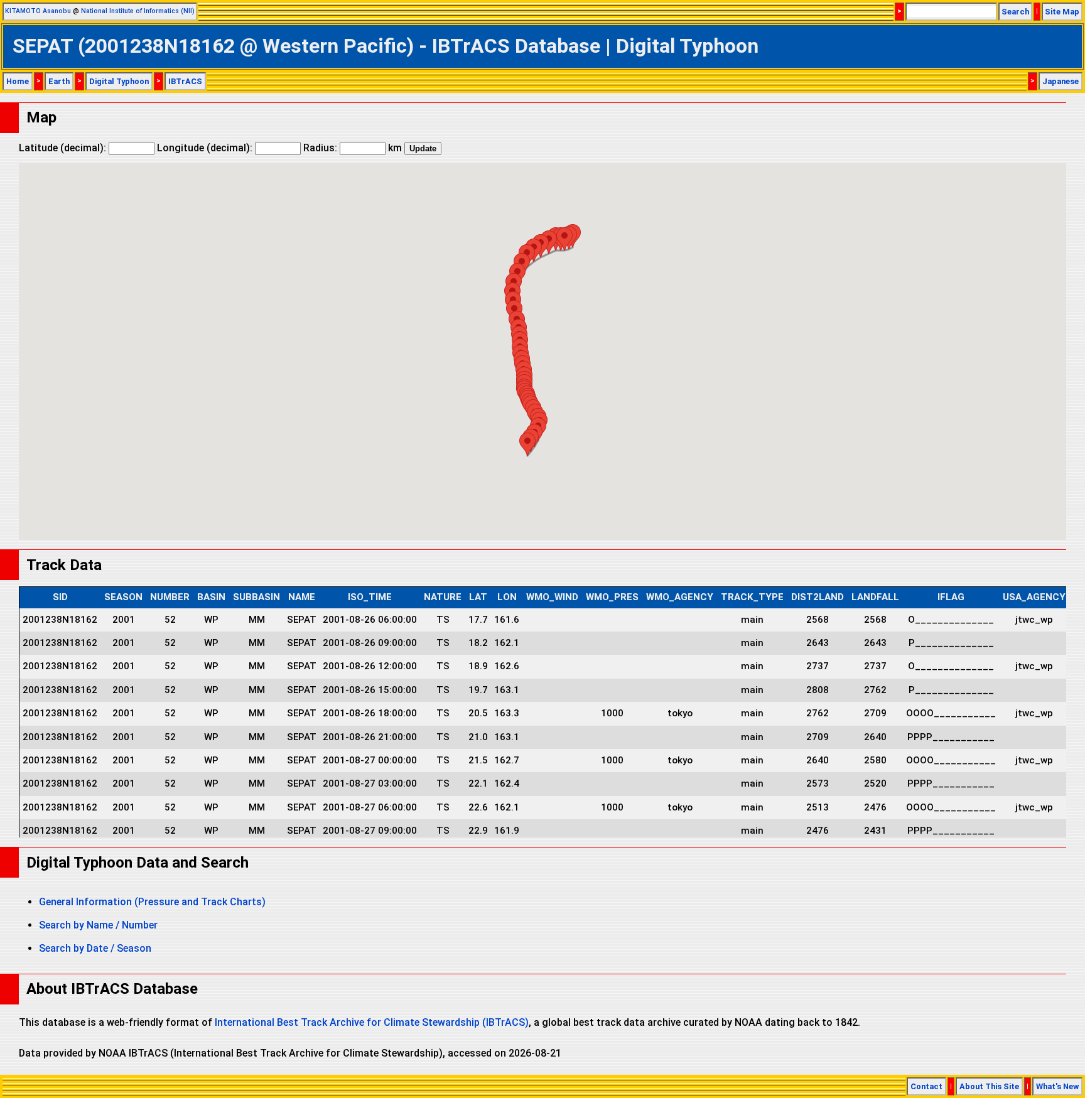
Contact (926, 1086)
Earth (59, 81)
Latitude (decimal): (64, 148)
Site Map (1062, 11)
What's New (1057, 1086)
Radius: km (352, 148)
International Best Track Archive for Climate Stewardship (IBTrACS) (372, 1022)
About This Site (989, 1086)
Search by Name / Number (98, 925)
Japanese (1060, 81)
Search (1015, 11)
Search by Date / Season (95, 948)
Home (17, 81)
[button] (527, 444)
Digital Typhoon (119, 81)
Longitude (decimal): (206, 148)
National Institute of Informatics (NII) (138, 11)
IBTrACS (185, 81)
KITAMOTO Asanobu (38, 11)
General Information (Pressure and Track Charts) (152, 902)
